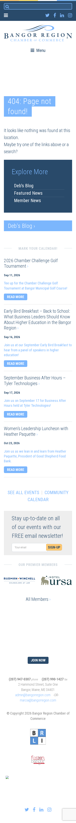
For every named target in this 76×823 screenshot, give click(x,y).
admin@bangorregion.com (32, 695)
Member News (27, 200)
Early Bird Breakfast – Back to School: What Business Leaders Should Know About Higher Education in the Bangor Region (37, 319)
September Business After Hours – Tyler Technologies (35, 380)
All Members (38, 599)
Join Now (38, 660)
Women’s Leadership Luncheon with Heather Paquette (36, 431)
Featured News (28, 193)
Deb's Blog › (21, 225)
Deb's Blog (24, 185)
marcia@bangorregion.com (38, 700)
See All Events (23, 492)
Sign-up (54, 547)
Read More (15, 297)
